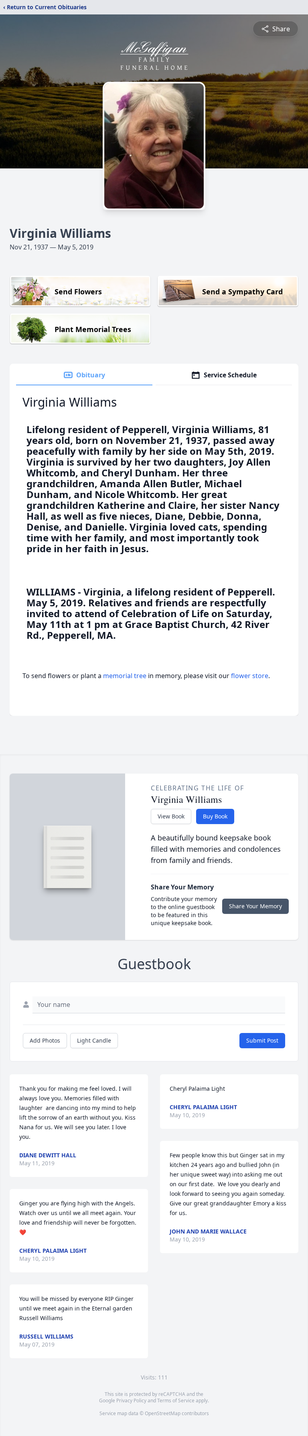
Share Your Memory (255, 906)
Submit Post (262, 1040)
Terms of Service (176, 1400)
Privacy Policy (131, 1400)
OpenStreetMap (162, 1413)
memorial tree (124, 675)
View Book (171, 816)
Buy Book (215, 816)
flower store (249, 675)
